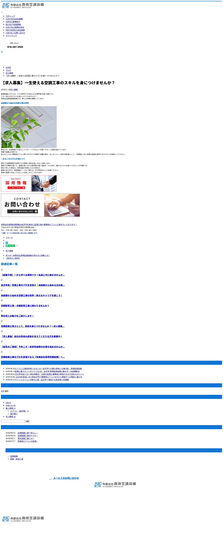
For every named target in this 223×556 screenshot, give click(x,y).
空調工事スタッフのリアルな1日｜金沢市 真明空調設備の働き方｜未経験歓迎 (47, 371)
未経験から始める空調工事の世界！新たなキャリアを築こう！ (32, 295)
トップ (10, 16)
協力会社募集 (15, 30)
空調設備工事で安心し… (28, 432)
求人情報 (14, 89)
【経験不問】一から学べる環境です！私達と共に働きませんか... (33, 274)
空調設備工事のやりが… (28, 435)
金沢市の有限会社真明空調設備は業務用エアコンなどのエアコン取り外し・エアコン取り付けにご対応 (43, 548)
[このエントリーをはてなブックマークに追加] (7, 243)
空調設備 (14, 456)
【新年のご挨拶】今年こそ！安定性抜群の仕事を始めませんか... (33, 346)
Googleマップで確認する (12, 534)
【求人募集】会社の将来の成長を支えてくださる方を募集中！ (31, 336)
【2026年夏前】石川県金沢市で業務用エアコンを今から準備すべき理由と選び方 (48, 376)
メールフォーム (9, 51)
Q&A (8, 402)
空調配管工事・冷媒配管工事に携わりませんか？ (25, 305)
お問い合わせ (15, 32)
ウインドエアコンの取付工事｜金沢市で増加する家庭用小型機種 (42, 379)
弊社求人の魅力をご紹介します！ (17, 315)
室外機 (13, 413)
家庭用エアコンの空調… (28, 441)
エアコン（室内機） (19, 411)
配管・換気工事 (16, 458)
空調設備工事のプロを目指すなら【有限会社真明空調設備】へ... (33, 356)
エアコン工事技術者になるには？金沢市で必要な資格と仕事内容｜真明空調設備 (48, 368)
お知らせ (11, 405)
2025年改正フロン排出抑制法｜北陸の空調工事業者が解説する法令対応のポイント (49, 374)
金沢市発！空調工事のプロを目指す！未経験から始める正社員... (33, 285)
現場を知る (15, 27)
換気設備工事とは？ (26, 438)
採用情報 (13, 24)
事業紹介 (13, 21)
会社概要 (14, 18)
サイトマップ (11, 35)
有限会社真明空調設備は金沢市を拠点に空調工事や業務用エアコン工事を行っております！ (39, 224)
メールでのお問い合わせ (66, 478)
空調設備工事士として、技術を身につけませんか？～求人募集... (32, 326)
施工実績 (11, 408)
